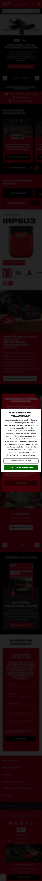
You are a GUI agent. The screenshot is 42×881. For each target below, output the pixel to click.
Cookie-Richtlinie (20, 441)
